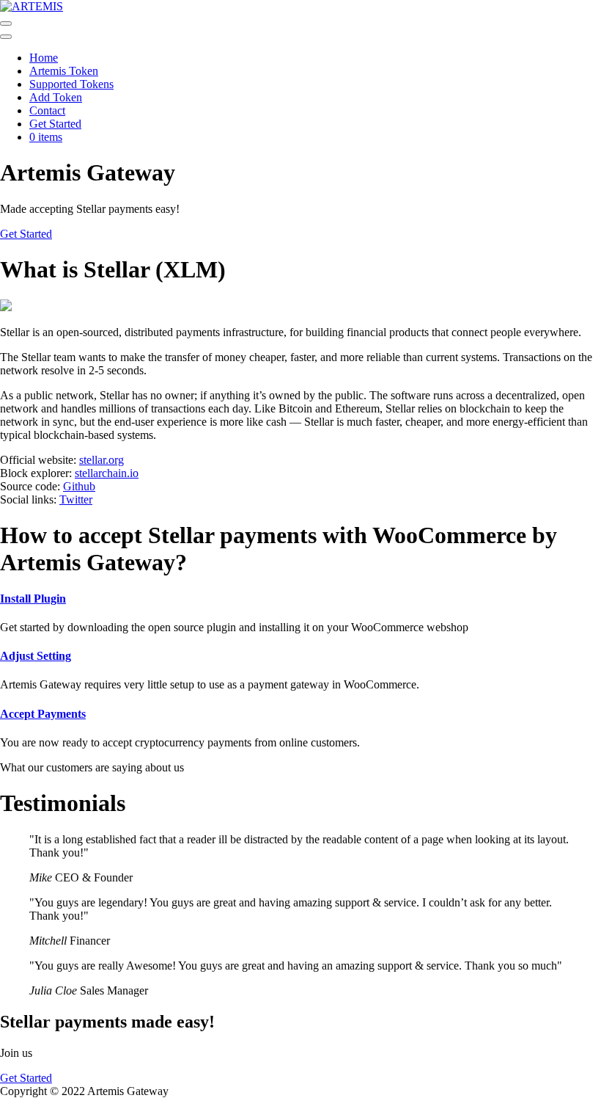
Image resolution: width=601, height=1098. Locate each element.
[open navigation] (6, 23)
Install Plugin (33, 598)
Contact (47, 110)
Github (79, 486)
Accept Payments (43, 714)
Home (43, 57)
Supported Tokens (71, 84)
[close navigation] (6, 36)
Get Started (55, 123)
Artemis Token (63, 71)
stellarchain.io (107, 473)
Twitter (75, 499)
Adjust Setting (35, 656)
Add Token (55, 97)
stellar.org (101, 460)
